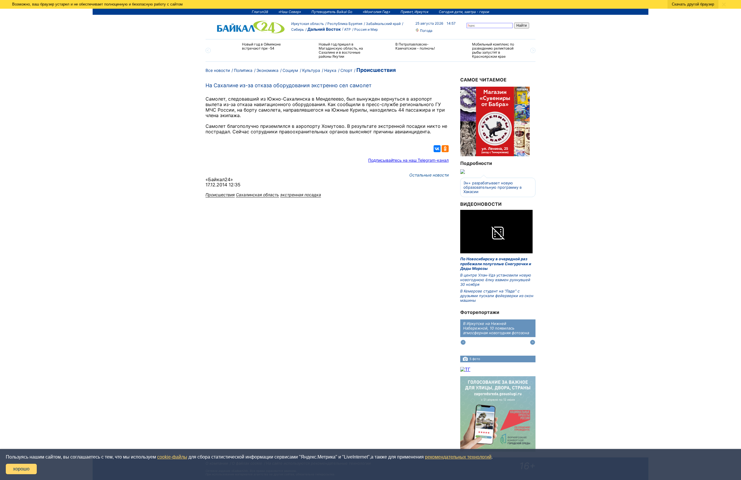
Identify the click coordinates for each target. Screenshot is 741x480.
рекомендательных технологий (458, 456)
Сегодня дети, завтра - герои (464, 12)
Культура (311, 70)
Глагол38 (260, 12)
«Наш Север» (289, 12)
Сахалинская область (257, 194)
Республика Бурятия (344, 23)
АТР (347, 29)
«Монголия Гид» (376, 12)
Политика (243, 70)
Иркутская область (307, 23)
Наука (330, 70)
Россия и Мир (366, 29)
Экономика (267, 70)
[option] (255, 48)
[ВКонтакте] (437, 148)
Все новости (218, 70)
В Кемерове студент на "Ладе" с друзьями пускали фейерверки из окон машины (496, 296)
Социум (290, 70)
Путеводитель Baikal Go (331, 12)
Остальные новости (429, 174)
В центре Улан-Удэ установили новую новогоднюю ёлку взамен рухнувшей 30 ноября (495, 280)
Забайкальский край (383, 23)
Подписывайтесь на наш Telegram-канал (408, 160)
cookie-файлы (172, 456)
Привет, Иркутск (414, 12)
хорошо (21, 468)
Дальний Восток (324, 29)
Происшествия (376, 70)
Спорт (346, 70)
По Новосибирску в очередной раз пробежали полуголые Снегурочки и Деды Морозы (495, 264)
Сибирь (297, 29)
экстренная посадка (300, 194)
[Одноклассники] (445, 148)
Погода (425, 30)
